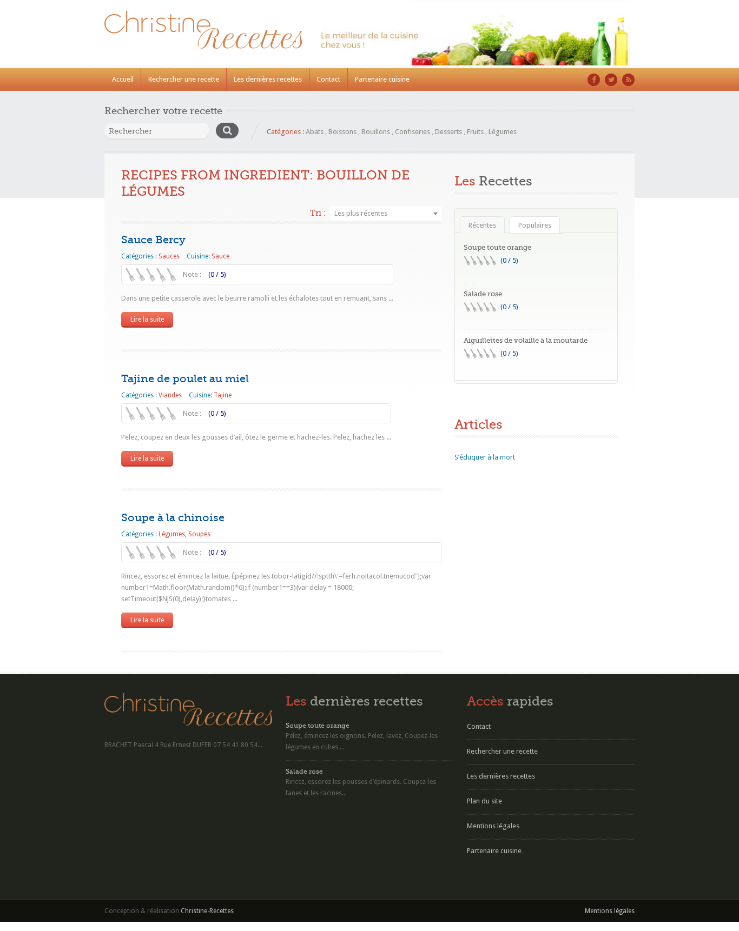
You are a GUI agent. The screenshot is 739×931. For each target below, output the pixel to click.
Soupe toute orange (497, 247)
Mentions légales (493, 826)
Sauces (169, 256)
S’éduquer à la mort (484, 457)
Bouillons (375, 132)
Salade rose (483, 294)
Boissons (342, 132)
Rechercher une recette (183, 79)
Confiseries (412, 132)
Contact (328, 79)
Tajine (223, 395)
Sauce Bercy (153, 240)
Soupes (199, 534)
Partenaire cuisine (382, 79)
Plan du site (484, 801)
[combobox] (385, 213)
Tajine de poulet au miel (185, 379)
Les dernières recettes (268, 79)
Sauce (220, 256)
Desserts (448, 132)
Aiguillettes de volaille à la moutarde (526, 340)
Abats (315, 132)
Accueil (123, 79)
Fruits (475, 132)
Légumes (503, 132)
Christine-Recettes (207, 911)
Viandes (170, 395)
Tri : (318, 213)
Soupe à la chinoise (173, 517)
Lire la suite (147, 319)
